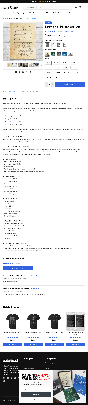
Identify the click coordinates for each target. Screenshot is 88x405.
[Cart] (84, 7)
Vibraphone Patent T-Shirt (12, 332)
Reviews (26, 363)
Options (12, 344)
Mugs (48, 13)
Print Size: (48, 59)
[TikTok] (4, 381)
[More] (27, 12)
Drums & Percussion (20, 122)
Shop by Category (19, 13)
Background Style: (55, 50)
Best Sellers (57, 13)
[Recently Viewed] (80, 7)
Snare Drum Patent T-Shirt (33, 332)
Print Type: (54, 40)
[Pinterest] (30, 72)
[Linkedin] (14, 377)
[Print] (23, 72)
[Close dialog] (84, 371)
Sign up (36, 394)
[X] (26, 72)
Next (41, 64)
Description (9, 92)
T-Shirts (41, 13)
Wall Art (32, 13)
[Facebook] (15, 72)
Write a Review (69, 31)
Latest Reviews (69, 13)
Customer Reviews (29, 92)
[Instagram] (4, 377)
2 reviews (59, 31)
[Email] (19, 72)
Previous (4, 64)
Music (11, 122)
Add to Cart (69, 84)
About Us (26, 366)
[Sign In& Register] (76, 7)
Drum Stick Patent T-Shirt (54, 332)
